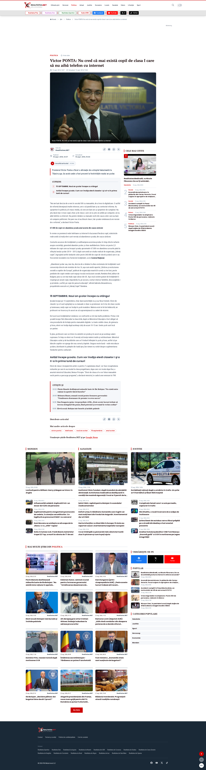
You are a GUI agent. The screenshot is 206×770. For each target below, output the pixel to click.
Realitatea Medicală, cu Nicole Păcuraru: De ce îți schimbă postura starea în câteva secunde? (138, 182)
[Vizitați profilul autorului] (52, 149)
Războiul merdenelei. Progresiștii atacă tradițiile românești (110, 698)
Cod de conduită (83, 737)
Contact (40, 737)
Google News (92, 437)
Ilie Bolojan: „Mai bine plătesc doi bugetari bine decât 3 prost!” (41, 698)
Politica (68, 19)
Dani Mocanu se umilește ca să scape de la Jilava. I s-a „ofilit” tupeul (53, 524)
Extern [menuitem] (123, 5)
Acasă (54, 19)
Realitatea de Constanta (61, 753)
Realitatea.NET (62, 150)
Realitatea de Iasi (104, 753)
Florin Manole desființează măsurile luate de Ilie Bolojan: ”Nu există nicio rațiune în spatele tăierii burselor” (88, 390)
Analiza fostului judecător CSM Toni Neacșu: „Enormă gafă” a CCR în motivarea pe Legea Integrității (159, 534)
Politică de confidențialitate (67, 737)
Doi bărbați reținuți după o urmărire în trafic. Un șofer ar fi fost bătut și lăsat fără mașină (155, 491)
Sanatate (127, 185)
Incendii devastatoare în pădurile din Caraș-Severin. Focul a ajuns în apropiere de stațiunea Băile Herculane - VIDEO (142, 195)
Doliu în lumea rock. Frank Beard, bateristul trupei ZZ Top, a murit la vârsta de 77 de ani (53, 533)
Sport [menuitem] (139, 5)
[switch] (179, 5)
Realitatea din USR (99, 750)
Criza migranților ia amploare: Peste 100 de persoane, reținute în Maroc (141, 217)
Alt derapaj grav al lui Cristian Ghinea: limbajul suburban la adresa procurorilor (74, 621)
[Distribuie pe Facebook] (109, 149)
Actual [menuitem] (82, 5)
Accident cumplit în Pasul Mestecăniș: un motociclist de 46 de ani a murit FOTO (141, 205)
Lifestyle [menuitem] (131, 5)
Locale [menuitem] (107, 5)
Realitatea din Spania (135, 753)
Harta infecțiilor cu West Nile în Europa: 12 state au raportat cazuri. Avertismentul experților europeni (101, 524)
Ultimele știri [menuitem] (55, 5)
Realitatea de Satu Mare (119, 753)
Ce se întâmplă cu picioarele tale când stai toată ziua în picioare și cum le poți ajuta (100, 533)
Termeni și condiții (50, 737)
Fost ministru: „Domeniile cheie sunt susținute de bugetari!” (109, 659)
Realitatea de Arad (76, 753)
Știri (61, 19)
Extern (130, 212)
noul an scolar (82, 431)
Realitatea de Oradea (130, 750)
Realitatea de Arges (90, 753)
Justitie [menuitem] (89, 5)
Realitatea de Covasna (114, 750)
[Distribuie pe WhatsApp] (114, 149)
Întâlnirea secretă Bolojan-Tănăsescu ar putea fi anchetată (76, 659)
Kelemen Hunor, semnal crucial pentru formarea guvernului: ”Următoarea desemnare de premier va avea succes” (82, 396)
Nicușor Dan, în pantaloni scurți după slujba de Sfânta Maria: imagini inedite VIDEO (141, 228)
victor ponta (56, 431)
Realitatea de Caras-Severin (147, 750)
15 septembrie (96, 431)
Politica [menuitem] (74, 5)
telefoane (69, 431)
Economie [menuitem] (98, 5)
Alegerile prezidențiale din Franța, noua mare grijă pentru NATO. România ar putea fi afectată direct (76, 700)
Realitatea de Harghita (44, 753)
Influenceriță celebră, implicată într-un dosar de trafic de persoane (52, 504)
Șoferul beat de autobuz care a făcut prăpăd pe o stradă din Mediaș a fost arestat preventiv (159, 523)
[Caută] (173, 5)
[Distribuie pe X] (118, 149)
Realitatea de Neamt (85, 750)
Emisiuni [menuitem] (65, 5)
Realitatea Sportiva (43, 750)
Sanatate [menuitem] (115, 5)
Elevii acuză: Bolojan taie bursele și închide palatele (78, 408)
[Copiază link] (104, 149)
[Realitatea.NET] (35, 5)
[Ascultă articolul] (201, 754)
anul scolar (110, 431)
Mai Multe (76, 710)
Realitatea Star (56, 750)
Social (130, 190)
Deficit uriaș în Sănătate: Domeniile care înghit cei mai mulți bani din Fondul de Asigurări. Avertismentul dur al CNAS (102, 514)
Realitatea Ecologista (69, 750)
